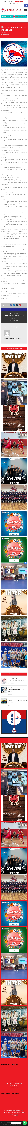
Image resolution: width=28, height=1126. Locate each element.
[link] (26, 5)
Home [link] (2, 20)
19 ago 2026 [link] (10, 694)
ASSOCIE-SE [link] (10, 1)
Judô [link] (9, 693)
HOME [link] (5, 1)
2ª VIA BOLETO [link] (19, 1)
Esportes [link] (10, 682)
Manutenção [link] (8, 20)
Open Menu (25, 10)
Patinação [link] (10, 704)
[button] (25, 1123)
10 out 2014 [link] (3, 32)
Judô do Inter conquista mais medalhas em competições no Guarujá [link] (16, 689)
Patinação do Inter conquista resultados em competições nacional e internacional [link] (17, 700)
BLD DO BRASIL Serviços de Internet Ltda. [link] (18, 1124)
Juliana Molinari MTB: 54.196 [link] (12, 338)
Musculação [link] (16, 682)
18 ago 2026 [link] (10, 705)
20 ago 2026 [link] (10, 683)
